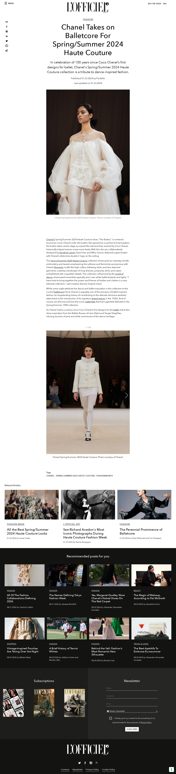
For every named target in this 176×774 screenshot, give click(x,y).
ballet (116, 310)
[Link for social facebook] (85, 763)
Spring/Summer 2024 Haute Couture (69, 260)
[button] (126, 395)
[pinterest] (7, 31)
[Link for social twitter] (79, 763)
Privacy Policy (146, 722)
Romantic (59, 267)
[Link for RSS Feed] (96, 763)
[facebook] (7, 27)
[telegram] (7, 50)
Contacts (65, 769)
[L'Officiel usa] (88, 7)
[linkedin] (7, 36)
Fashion (88, 19)
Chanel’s (50, 239)
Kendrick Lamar (67, 252)
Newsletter (78, 769)
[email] (7, 22)
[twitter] (7, 41)
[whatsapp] (7, 46)
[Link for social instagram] (91, 763)
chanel (50, 476)
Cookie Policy (108, 769)
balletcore (59, 292)
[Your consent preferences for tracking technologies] (171, 769)
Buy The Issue (154, 4)
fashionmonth (104, 476)
